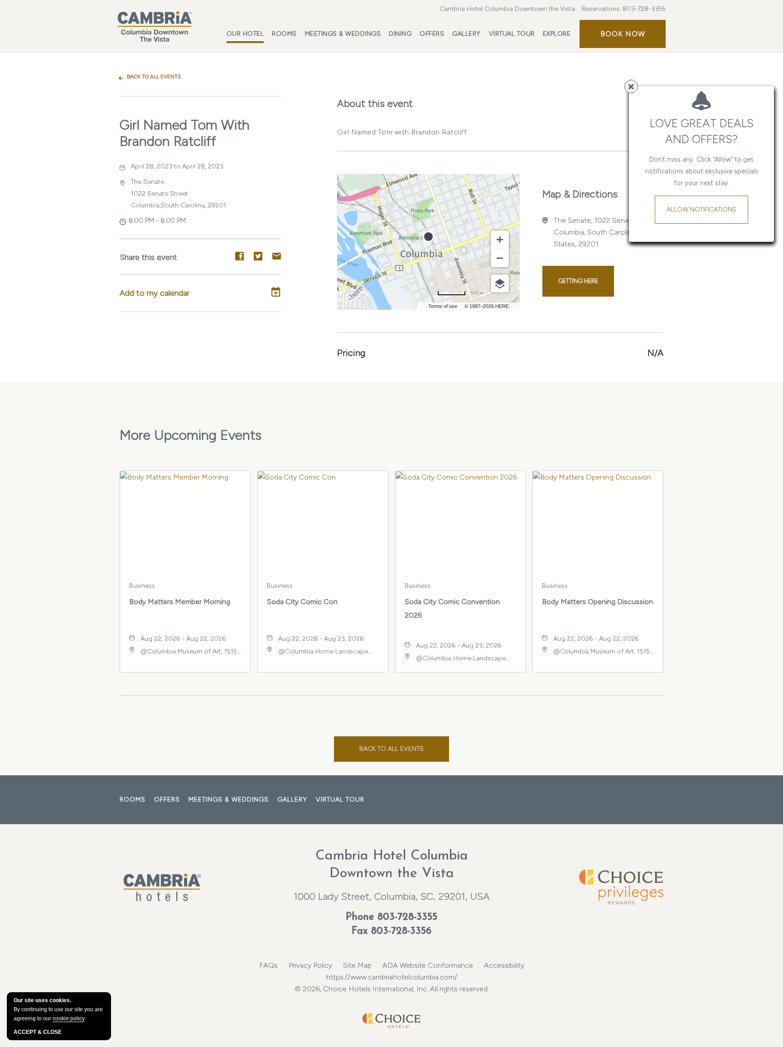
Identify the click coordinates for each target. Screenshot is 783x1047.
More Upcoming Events (190, 435)
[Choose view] (500, 283)
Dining (400, 34)
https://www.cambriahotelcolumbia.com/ (391, 977)
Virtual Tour (512, 34)
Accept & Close (38, 1032)
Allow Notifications (701, 209)
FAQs (268, 965)
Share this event (148, 257)
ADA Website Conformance (427, 965)
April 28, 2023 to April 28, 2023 (177, 166)
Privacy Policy (310, 965)
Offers (432, 34)
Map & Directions (580, 194)
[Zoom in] (500, 240)
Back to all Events (154, 76)
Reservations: (624, 9)
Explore (557, 34)
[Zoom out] (500, 258)
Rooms (284, 34)
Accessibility (504, 965)
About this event (375, 103)
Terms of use (442, 306)
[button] (623, 34)
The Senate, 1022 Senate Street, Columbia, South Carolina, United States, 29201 (606, 232)
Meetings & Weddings (343, 34)
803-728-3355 (644, 9)
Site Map (357, 965)
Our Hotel (245, 34)
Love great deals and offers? (702, 131)
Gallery (466, 34)
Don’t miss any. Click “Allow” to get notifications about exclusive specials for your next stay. (701, 171)
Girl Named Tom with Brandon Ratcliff (185, 133)
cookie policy (68, 1018)
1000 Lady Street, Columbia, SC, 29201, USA (392, 896)
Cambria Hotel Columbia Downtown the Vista (507, 9)
